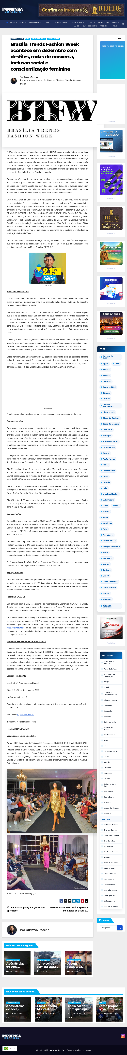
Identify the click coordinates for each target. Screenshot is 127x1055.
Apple (105, 364)
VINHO (106, 576)
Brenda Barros (110, 830)
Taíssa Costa (109, 901)
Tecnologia (109, 797)
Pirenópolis (108, 535)
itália (105, 488)
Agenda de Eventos (38, 39)
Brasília (106, 375)
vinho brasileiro (110, 582)
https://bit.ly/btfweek (15, 628)
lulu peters (108, 500)
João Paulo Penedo (112, 863)
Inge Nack (108, 857)
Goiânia (106, 482)
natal (105, 517)
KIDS (106, 740)
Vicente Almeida (111, 907)
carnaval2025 (109, 387)
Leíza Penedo (110, 874)
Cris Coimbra (109, 841)
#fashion (76, 80)
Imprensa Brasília (56, 1050)
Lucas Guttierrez (111, 751)
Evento (106, 453)
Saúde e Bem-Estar (110, 785)
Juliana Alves (109, 868)
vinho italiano (109, 587)
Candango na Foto (112, 835)
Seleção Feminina (111, 547)
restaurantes (109, 541)
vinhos (106, 593)
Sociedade (108, 791)
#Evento (68, 80)
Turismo (107, 570)
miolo (105, 506)
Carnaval (107, 381)
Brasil (117, 364)
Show (105, 552)
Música (106, 511)
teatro (106, 564)
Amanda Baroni (111, 824)
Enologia (107, 435)
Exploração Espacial (108, 728)
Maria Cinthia (109, 885)
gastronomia (109, 471)
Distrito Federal (54, 39)
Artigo (106, 682)
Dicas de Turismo (111, 418)
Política (107, 779)
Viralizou (107, 813)
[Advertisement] (47, 389)
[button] (123, 24)
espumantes (109, 447)
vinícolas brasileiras (107, 606)
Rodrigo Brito (109, 896)
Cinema (106, 393)
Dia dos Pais (108, 412)
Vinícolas (107, 599)
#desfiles (60, 80)
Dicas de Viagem (111, 424)
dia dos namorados (108, 406)
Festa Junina (109, 459)
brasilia (106, 369)
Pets (105, 529)
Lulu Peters (109, 879)
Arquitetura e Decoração (109, 675)
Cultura (106, 399)
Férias (106, 465)
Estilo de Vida (110, 722)
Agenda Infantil (110, 669)
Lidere (106, 746)
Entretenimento (110, 441)
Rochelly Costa (110, 890)
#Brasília (51, 80)
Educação (108, 711)
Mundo (107, 762)
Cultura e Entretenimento (110, 694)
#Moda (23, 84)
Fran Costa (108, 846)
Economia (107, 430)
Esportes (107, 717)
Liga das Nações (110, 494)
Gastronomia (109, 735)
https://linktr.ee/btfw (25, 715)
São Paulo (107, 558)
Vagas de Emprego (112, 808)
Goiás (105, 476)
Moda (27, 39)
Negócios (107, 523)
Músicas (107, 768)
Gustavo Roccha (17, 39)
